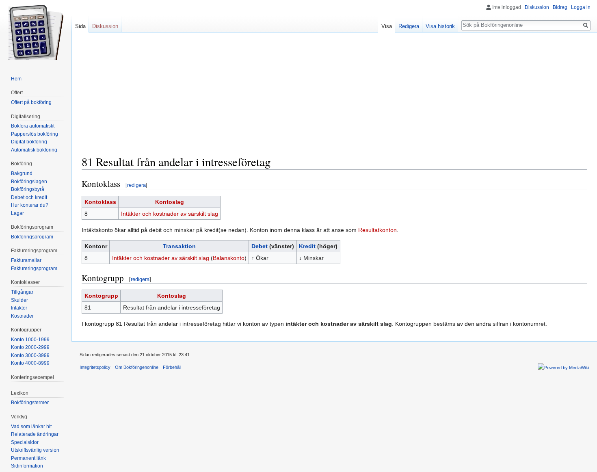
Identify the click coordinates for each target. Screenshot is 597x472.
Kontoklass (100, 202)
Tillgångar (22, 292)
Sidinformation (27, 466)
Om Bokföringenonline (136, 367)
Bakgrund (21, 173)
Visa (386, 26)
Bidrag (560, 7)
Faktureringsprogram (34, 268)
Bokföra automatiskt (32, 126)
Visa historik (440, 26)
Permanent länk (28, 458)
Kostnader (22, 316)
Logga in (581, 7)
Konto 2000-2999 (30, 347)
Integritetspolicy (95, 367)
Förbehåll (172, 367)
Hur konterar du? (29, 205)
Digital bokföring (29, 142)
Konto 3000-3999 (30, 355)
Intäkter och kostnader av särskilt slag (169, 213)
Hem (16, 79)
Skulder (19, 300)
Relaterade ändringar (34, 434)
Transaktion (179, 246)
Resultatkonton (377, 230)
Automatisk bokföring (34, 150)
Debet (259, 246)
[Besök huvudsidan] (35, 32)
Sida (80, 26)
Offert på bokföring (31, 102)
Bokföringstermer (30, 402)
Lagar (17, 213)
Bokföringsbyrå (27, 189)
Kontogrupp (101, 295)
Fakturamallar (26, 260)
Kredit (307, 246)
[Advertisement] (334, 97)
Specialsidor (25, 442)
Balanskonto (228, 258)
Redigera (408, 26)
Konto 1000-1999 (30, 339)
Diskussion (537, 7)
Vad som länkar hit (31, 426)
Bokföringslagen (29, 181)
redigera (136, 185)
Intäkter (19, 308)
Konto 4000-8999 (30, 363)
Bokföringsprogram (32, 237)
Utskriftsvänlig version (35, 450)
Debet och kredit (29, 197)
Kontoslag (169, 202)
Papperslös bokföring (34, 134)
